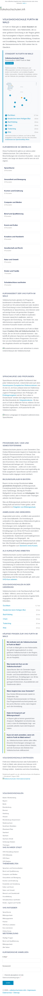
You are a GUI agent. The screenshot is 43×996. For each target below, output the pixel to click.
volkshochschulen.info (17, 990)
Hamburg (6, 813)
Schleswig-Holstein (9, 842)
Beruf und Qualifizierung (11, 871)
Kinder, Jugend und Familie (12, 903)
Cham (9, 125)
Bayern (5, 801)
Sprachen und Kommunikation (13, 868)
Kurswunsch (7, 966)
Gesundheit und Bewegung (12, 877)
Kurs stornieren (8, 928)
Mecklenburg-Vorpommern (11, 820)
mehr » (25, 3)
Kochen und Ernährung (10, 881)
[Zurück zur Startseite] (12, 9)
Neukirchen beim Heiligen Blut (18, 118)
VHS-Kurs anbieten (10, 579)
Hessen (5, 816)
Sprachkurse (7, 912)
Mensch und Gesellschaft (11, 893)
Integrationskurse (26, 400)
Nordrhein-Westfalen (9, 826)
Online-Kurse (7, 931)
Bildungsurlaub (7, 915)
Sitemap (16, 993)
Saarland (6, 832)
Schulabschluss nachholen (11, 900)
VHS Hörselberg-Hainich (11, 852)
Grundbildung (7, 896)
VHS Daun (6, 858)
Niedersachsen (8, 823)
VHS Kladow (7, 861)
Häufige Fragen (8, 938)
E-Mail (5, 957)
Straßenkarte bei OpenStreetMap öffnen (17, 139)
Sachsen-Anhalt (8, 839)
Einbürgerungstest (9, 395)
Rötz (8, 132)
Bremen (5, 810)
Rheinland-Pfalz (8, 829)
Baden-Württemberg (9, 797)
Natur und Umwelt (9, 890)
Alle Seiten (6, 947)
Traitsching (11, 129)
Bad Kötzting (11, 122)
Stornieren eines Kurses (28, 546)
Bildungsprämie (8, 918)
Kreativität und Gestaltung (11, 884)
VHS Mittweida (7, 855)
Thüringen (6, 845)
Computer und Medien (10, 874)
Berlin (4, 804)
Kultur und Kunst (8, 887)
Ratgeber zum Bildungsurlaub (24, 507)
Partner (5, 921)
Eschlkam (10, 115)
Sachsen (5, 835)
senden (8, 983)
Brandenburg (7, 807)
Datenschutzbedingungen (11, 977)
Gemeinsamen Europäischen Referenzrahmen (20, 385)
